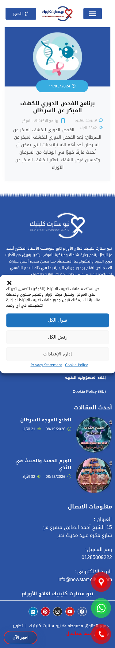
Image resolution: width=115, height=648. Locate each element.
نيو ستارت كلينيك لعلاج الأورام (57, 593)
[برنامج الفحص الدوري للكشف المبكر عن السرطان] (57, 31)
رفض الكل (57, 336)
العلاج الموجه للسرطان (45, 420)
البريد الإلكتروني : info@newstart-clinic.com (84, 575)
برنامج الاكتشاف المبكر (40, 120)
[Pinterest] (45, 611)
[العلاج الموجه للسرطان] (94, 420)
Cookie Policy (76, 365)
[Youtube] (70, 611)
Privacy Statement (46, 365)
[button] (9, 282)
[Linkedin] (33, 611)
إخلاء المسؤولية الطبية (85, 377)
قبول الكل (57, 320)
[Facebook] (82, 611)
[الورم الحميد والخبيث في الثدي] (94, 461)
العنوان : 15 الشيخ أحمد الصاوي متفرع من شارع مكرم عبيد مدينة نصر (77, 527)
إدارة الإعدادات (57, 353)
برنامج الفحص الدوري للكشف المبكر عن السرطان (57, 107)
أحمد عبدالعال (79, 633)
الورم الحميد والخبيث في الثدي (43, 464)
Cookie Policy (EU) (89, 391)
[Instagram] (57, 611)
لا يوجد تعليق (86, 120)
